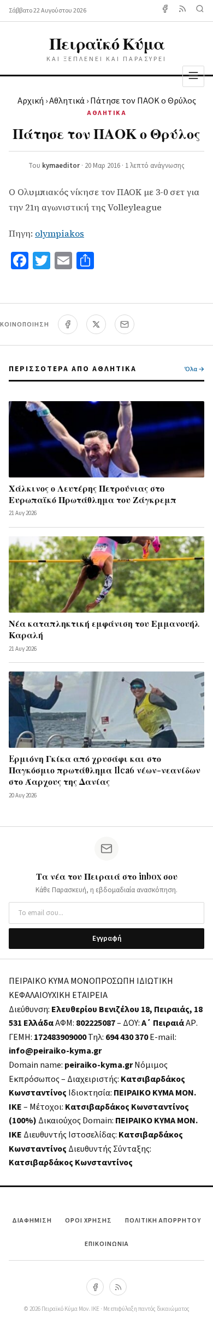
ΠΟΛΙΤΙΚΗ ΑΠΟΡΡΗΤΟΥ (163, 1220)
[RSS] (118, 1287)
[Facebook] (165, 10)
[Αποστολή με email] (124, 324)
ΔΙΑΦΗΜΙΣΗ (32, 1220)
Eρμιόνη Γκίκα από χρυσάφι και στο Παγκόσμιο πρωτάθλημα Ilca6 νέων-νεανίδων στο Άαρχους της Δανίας (104, 770)
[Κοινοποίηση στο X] (96, 324)
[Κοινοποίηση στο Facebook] (68, 324)
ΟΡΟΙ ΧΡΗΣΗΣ (88, 1220)
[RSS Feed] (182, 10)
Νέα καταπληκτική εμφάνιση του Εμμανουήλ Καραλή (104, 629)
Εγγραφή (106, 938)
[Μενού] (193, 76)
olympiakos (59, 233)
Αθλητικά (67, 101)
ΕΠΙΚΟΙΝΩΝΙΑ (107, 1244)
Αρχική (30, 101)
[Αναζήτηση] (200, 10)
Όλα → (194, 369)
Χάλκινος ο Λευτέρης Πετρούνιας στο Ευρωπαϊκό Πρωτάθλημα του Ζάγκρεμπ (92, 493)
